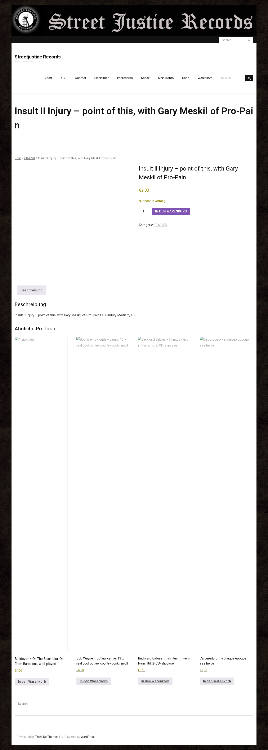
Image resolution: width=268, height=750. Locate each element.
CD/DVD (29, 158)
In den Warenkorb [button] (32, 682)
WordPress (88, 736)
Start (48, 78)
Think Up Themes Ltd (49, 736)
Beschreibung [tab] (32, 290)
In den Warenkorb (171, 211)
